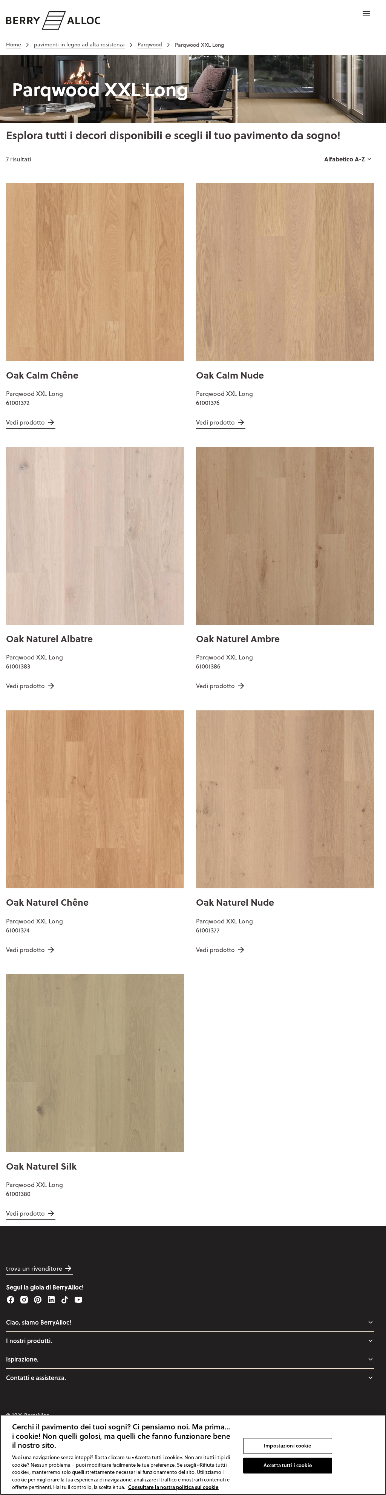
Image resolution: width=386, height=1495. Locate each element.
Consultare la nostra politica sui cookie (173, 1486)
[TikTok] (64, 1299)
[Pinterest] (37, 1299)
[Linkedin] (51, 1299)
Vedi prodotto (25, 422)
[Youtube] (78, 1299)
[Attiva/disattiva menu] (370, 1322)
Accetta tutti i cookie (287, 1465)
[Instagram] (24, 1299)
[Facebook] (10, 1299)
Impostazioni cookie (287, 1445)
